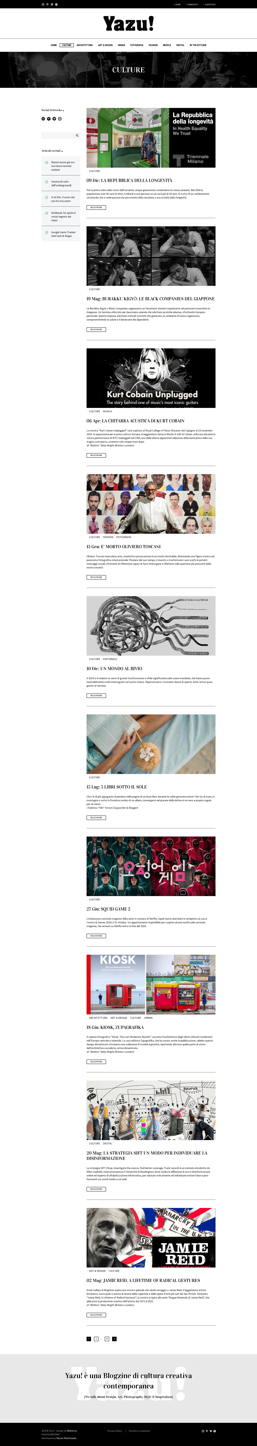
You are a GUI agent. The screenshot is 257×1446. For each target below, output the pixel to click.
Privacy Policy (114, 1431)
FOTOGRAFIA (136, 45)
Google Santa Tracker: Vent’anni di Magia (63, 234)
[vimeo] (54, 120)
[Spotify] (56, 4)
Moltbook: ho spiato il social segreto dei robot (63, 216)
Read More (96, 207)
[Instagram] (43, 4)
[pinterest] (49, 120)
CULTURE (66, 45)
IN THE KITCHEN (198, 45)
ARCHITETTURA (85, 45)
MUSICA (167, 45)
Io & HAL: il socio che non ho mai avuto (63, 199)
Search (77, 135)
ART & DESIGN (119, 1017)
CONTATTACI (210, 4)
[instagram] (43, 120)
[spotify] (60, 120)
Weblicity (72, 1430)
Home (54, 45)
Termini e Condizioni (139, 1431)
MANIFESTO (193, 4)
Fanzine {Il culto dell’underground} (61, 183)
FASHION (153, 45)
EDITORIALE (110, 659)
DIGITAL (180, 45)
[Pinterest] (47, 4)
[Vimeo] (52, 4)
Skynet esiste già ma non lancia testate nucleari (62, 165)
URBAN (121, 45)
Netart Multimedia (66, 1438)
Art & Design (105, 45)
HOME (178, 4)
